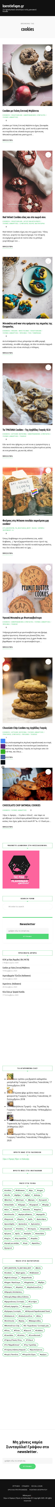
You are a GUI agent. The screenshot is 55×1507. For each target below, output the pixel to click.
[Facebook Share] (3, 757)
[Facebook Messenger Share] (3, 741)
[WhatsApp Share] (3, 751)
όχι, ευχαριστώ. (27, 1498)
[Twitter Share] (3, 762)
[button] (2, 767)
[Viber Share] (3, 746)
